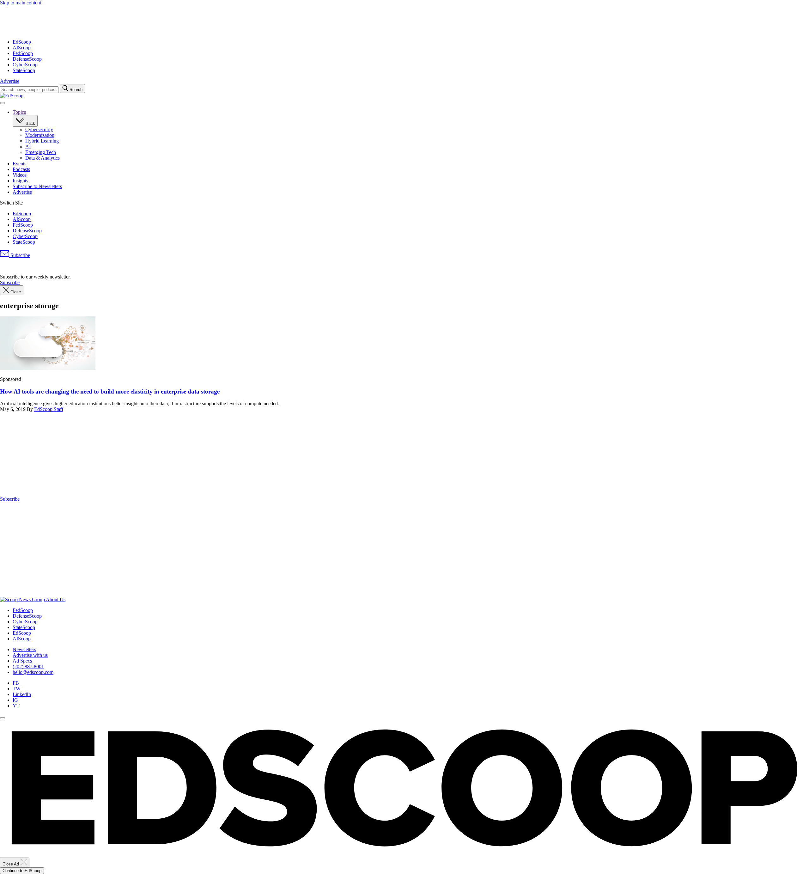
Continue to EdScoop (22, 870)
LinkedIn (22, 694)
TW (17, 688)
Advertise (9, 81)
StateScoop (24, 70)
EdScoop (22, 42)
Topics (19, 112)
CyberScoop (25, 64)
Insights (20, 180)
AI (28, 146)
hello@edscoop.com (33, 672)
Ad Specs (22, 660)
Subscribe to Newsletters (37, 186)
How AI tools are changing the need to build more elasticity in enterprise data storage (110, 391)
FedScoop (23, 53)
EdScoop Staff (48, 409)
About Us (55, 599)
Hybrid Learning (42, 141)
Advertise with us (30, 655)
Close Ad (11, 864)
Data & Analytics (42, 158)
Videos (20, 175)
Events (19, 163)
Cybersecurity (39, 129)
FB (16, 683)
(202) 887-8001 (28, 666)
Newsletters (24, 649)
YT (16, 705)
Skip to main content (20, 2)
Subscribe (19, 255)
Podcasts (21, 169)
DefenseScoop (27, 59)
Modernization (39, 135)
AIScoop (22, 47)
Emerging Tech (40, 152)
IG (15, 700)
